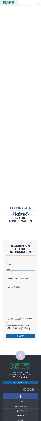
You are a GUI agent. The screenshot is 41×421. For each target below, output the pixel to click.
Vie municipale (20, 406)
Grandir (20, 415)
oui (9, 322)
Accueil (13, 2)
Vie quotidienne (20, 411)
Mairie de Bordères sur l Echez (20, 366)
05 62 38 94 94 (20, 377)
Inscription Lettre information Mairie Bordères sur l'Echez (20, 319)
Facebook (20, 396)
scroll (20, 355)
